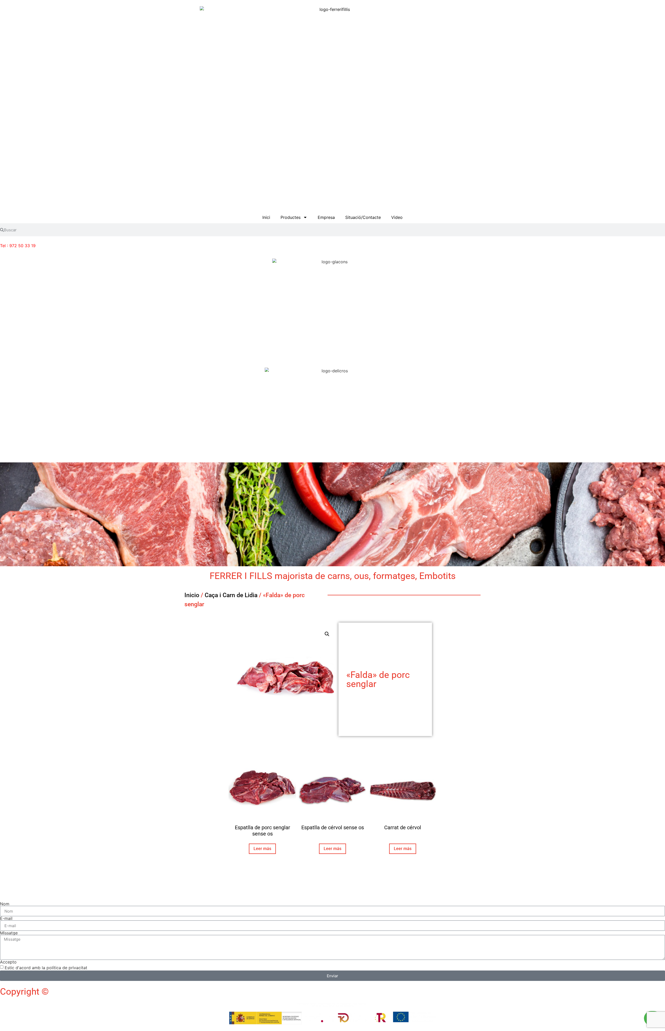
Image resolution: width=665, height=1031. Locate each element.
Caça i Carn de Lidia (231, 595)
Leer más (262, 848)
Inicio (191, 595)
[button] (327, 634)
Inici (266, 217)
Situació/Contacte (363, 217)
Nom (4, 904)
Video (397, 217)
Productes (291, 217)
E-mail (6, 918)
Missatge (9, 933)
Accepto (8, 962)
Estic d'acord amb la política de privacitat (46, 967)
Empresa (326, 217)
